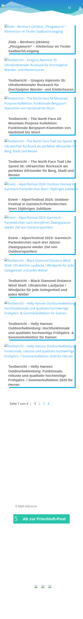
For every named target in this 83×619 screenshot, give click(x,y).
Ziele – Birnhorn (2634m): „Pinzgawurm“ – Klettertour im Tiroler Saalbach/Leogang (39, 46)
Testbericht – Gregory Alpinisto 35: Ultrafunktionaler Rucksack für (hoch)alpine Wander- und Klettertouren (41, 84)
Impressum (54, 562)
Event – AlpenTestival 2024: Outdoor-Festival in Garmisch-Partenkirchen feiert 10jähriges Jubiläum (38, 204)
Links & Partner (31, 562)
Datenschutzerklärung (31, 572)
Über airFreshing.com (41, 567)
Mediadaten (59, 572)
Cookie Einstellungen (43, 577)
